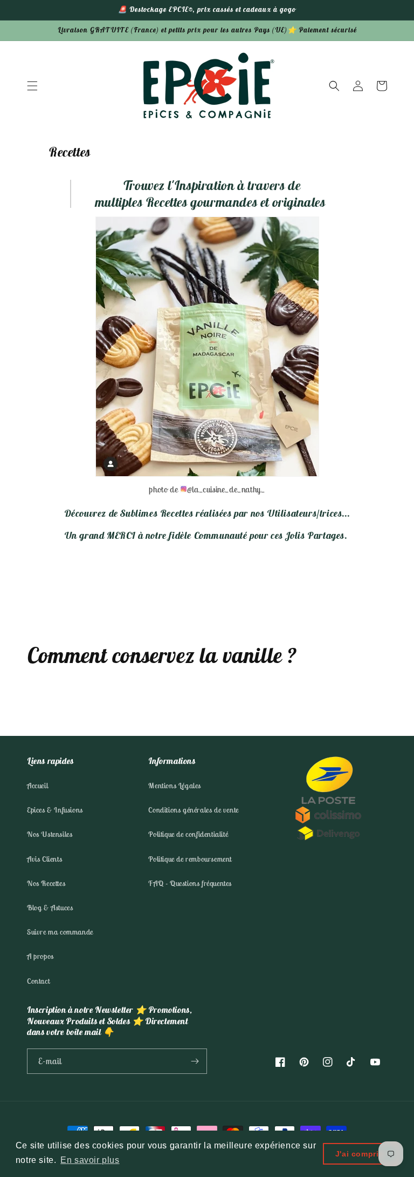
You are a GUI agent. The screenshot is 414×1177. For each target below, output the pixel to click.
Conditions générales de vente (193, 810)
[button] (32, 86)
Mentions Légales (174, 785)
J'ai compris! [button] (361, 1153)
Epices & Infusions (55, 810)
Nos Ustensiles (49, 834)
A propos (40, 956)
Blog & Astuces (50, 907)
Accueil (37, 785)
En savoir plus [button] (89, 1160)
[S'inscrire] (194, 1061)
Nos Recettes (46, 883)
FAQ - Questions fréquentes (190, 883)
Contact (38, 981)
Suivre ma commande (60, 932)
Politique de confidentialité (188, 834)
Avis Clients (44, 859)
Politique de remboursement (190, 859)
